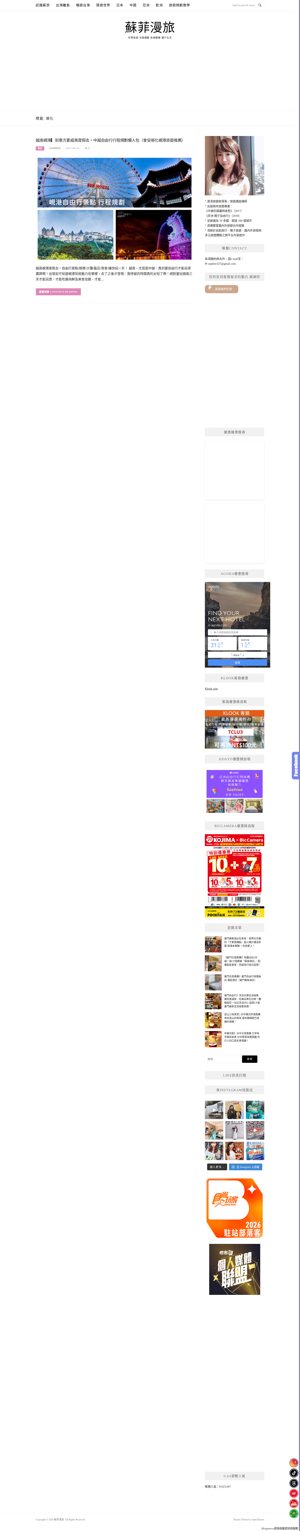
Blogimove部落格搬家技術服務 (280, 1528)
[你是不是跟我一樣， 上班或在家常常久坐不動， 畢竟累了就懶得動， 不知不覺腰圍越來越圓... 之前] (234, 1110)
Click (296, 765)
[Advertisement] (150, 80)
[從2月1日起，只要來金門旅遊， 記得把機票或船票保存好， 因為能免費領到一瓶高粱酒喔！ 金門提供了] (255, 1151)
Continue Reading (64, 292)
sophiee (55, 148)
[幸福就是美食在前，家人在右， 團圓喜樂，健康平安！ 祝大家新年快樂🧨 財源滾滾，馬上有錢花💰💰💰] (234, 1151)
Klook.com (211, 688)
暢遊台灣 (83, 5)
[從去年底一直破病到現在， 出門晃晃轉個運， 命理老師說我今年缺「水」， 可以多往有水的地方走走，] (234, 1130)
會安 (40, 148)
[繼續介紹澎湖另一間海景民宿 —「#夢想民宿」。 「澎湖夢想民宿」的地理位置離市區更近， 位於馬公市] (214, 1130)
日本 (119, 5)
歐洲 (159, 5)
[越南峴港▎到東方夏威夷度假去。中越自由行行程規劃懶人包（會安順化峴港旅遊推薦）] (115, 208)
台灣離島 (63, 5)
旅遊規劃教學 (179, 5)
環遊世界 (103, 5)
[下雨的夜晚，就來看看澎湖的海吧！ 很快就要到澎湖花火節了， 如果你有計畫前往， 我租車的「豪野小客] (255, 1110)
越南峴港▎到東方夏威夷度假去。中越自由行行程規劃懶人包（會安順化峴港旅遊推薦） (110, 140)
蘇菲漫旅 (150, 27)
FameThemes (257, 1519)
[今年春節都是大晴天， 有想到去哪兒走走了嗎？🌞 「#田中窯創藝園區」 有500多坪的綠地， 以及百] (214, 1151)
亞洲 (146, 5)
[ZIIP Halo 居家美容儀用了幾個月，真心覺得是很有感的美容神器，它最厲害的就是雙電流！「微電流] (214, 1110)
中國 (133, 5)
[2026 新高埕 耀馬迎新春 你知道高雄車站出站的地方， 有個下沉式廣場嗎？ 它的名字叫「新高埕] (255, 1130)
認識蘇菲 (43, 5)
